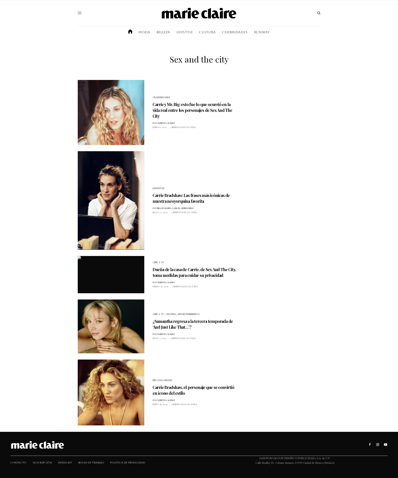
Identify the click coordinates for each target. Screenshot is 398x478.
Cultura (171, 314)
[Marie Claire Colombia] (199, 13)
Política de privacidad (127, 462)
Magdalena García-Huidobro (175, 208)
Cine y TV (158, 262)
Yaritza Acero (166, 123)
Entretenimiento (189, 314)
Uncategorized (162, 380)
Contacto (18, 462)
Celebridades (161, 97)
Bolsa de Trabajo (91, 462)
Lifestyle (159, 188)
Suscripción (42, 462)
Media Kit (65, 462)
